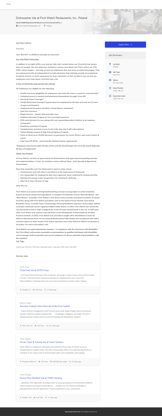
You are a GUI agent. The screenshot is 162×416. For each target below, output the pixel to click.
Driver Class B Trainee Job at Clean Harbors (41, 342)
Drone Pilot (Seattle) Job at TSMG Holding (41, 378)
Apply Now (123, 44)
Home (8, 4)
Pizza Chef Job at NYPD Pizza (34, 270)
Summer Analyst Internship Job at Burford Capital (45, 306)
